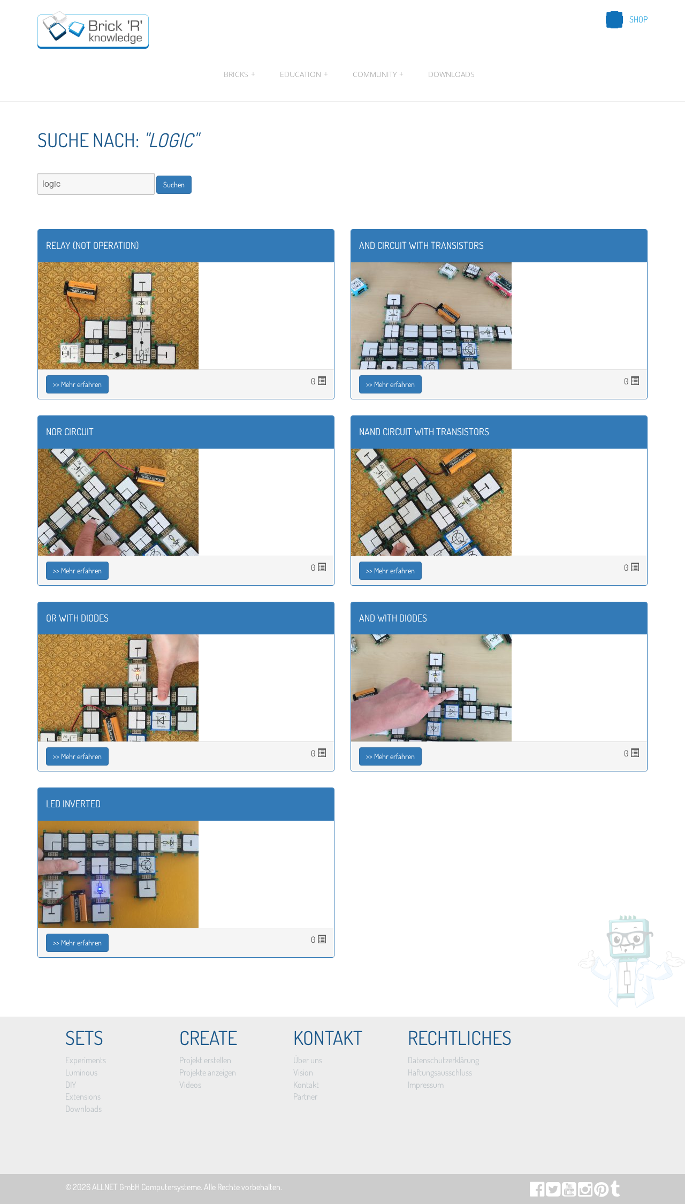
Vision (303, 1072)
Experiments (85, 1060)
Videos (190, 1084)
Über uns (307, 1060)
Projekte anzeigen (207, 1072)
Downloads (451, 74)
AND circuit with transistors (421, 245)
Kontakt (306, 1084)
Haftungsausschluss (440, 1072)
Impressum (426, 1084)
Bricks (239, 74)
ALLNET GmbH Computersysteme (146, 1187)
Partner (305, 1096)
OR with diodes (77, 618)
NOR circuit (70, 431)
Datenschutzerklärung (443, 1060)
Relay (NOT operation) (92, 245)
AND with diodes (393, 618)
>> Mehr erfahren (77, 384)
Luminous (81, 1072)
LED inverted (73, 803)
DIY (70, 1084)
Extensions (83, 1096)
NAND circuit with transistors (424, 431)
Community (378, 74)
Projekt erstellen (205, 1060)
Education (304, 74)
